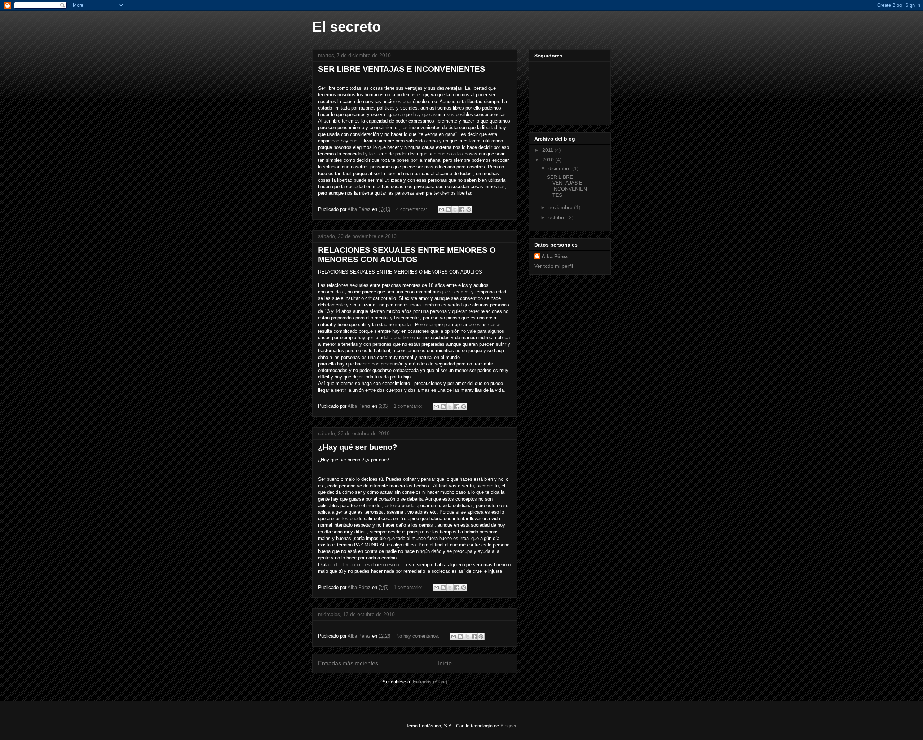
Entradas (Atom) (430, 681)
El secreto (346, 27)
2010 (548, 160)
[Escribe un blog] (448, 209)
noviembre (561, 207)
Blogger (508, 725)
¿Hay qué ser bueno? (357, 447)
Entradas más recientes (348, 663)
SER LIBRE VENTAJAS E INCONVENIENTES (401, 69)
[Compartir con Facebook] (461, 209)
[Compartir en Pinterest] (468, 209)
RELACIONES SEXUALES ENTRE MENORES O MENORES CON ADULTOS (407, 254)
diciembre (560, 168)
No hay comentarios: (418, 636)
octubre (557, 217)
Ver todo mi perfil (553, 266)
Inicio (445, 663)
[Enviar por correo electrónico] (441, 209)
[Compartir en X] (455, 209)
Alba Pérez (555, 256)
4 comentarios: (412, 209)
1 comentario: (409, 406)
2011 (548, 150)
